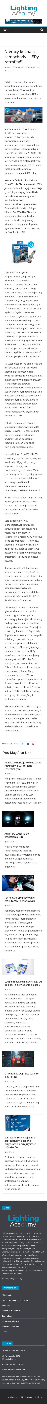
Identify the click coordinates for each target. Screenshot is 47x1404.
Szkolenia (6, 1305)
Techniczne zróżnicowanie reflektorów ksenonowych (20, 899)
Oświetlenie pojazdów (11, 1311)
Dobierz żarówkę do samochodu (16, 1300)
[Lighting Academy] (5, 30)
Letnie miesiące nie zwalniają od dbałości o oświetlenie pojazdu (23, 983)
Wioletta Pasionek (24, 67)
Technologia (7, 1316)
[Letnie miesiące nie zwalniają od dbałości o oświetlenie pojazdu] (18, 960)
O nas (4, 1331)
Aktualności (7, 1295)
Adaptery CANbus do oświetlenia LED (17, 835)
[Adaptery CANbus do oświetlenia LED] (18, 812)
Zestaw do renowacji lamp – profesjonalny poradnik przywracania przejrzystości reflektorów (21, 1142)
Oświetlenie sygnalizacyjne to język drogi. (22, 1075)
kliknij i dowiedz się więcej (34, 1380)
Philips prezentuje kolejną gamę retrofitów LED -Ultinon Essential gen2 (23, 766)
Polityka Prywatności (11, 1326)
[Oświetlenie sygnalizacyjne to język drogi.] (18, 1052)
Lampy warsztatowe (10, 1321)
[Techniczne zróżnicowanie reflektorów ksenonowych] (18, 876)
